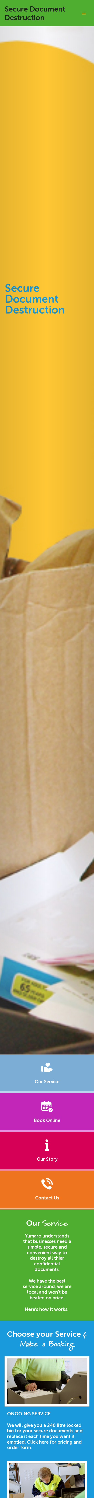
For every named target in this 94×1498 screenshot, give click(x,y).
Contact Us (47, 1197)
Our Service (47, 1081)
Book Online (47, 1120)
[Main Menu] (83, 13)
